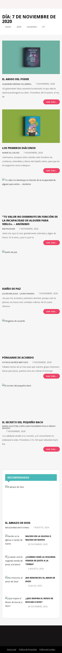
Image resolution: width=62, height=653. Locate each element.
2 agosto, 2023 (36, 568)
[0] (3, 102)
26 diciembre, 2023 (38, 544)
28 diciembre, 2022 (38, 606)
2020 (19, 26)
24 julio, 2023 (35, 585)
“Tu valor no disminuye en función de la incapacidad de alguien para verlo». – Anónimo (30, 220)
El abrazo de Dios (17, 523)
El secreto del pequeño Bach (22, 422)
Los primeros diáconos (19, 148)
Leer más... (51, 101)
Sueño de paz (11, 288)
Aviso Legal (11, 649)
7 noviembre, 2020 (45, 83)
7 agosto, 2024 (41, 527)
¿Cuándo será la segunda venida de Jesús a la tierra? (40, 561)
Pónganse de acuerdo (18, 357)
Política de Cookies (47, 649)
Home (8, 26)
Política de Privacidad (28, 649)
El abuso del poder (15, 79)
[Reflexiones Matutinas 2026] (17, 4)
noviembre (32, 26)
